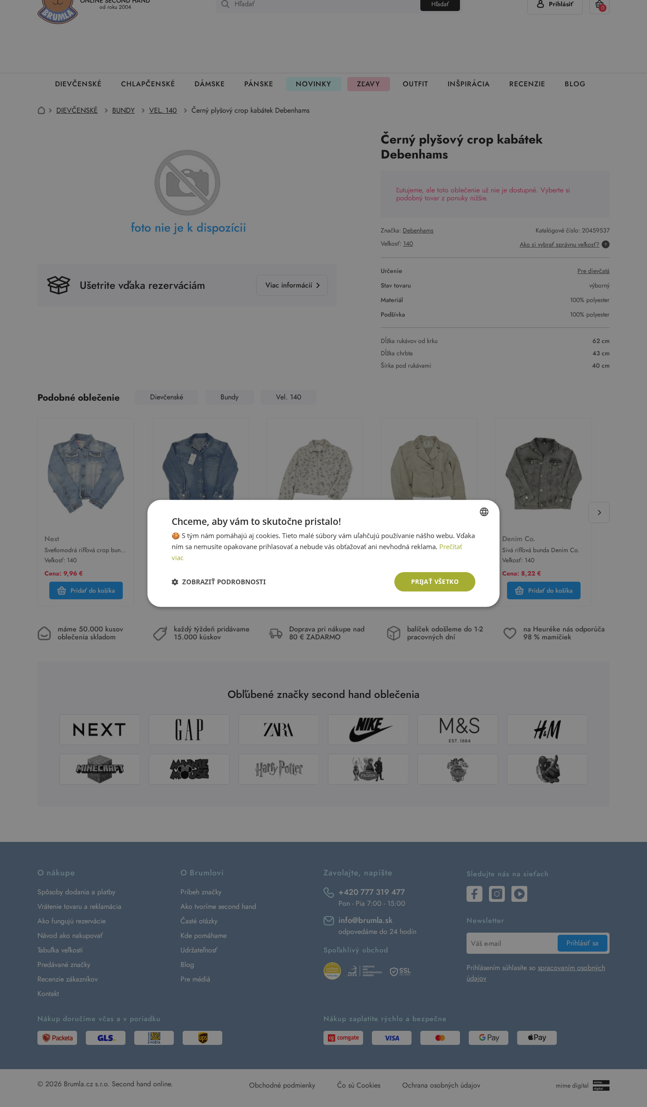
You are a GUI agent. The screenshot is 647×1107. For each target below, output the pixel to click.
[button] (219, 582)
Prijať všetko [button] (435, 581)
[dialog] (323, 553)
